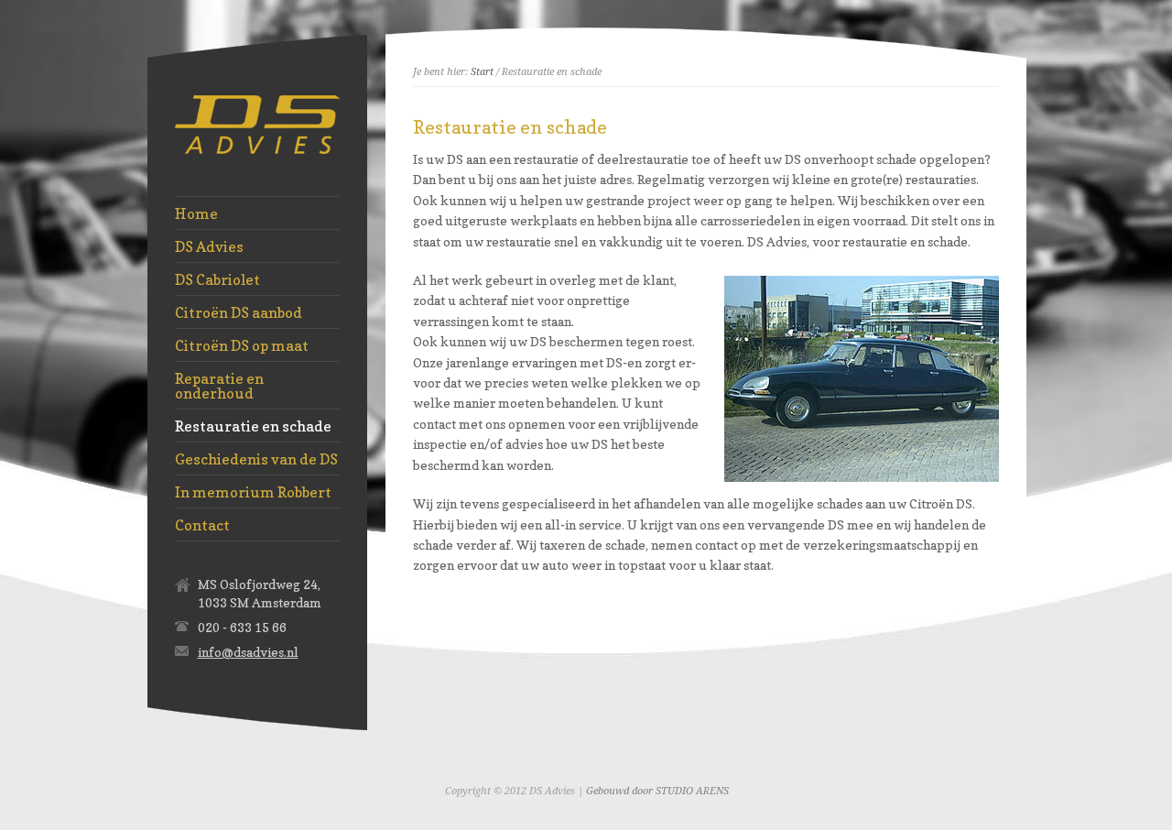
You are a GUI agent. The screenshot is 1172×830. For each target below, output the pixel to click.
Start (482, 72)
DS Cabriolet (217, 279)
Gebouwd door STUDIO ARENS (657, 791)
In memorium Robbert (253, 492)
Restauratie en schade (253, 426)
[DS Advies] (257, 149)
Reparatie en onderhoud (219, 385)
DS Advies (209, 246)
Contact (202, 525)
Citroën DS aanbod (238, 312)
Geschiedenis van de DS (256, 459)
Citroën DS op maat (242, 345)
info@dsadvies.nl (248, 652)
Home (196, 213)
